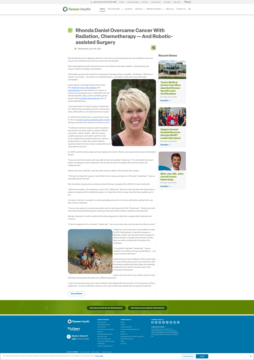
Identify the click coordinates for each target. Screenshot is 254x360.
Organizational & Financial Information (132, 336)
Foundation (167, 2)
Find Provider (101, 327)
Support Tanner (156, 2)
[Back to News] (70, 30)
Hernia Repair (96, 352)
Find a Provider (114, 9)
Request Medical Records (105, 334)
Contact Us (181, 9)
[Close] (251, 356)
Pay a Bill (100, 331)
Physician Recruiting (127, 339)
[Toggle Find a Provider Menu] (121, 9)
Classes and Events (126, 327)
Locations (128, 9)
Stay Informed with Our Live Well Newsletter (106, 308)
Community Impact (133, 2)
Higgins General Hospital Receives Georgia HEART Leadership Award (170, 133)
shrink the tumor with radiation (84, 88)
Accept (202, 356)
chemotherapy (74, 90)
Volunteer (123, 343)
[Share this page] (153, 47)
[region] (127, 356)
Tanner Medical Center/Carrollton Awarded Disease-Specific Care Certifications (170, 88)
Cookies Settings (188, 356)
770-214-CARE (82, 339)
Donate (123, 331)
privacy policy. (99, 356)
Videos (123, 341)
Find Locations (101, 322)
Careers (121, 2)
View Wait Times (102, 336)
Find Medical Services (103, 324)
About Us (170, 9)
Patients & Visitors (154, 9)
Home (102, 9)
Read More (164, 100)
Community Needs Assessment (130, 329)
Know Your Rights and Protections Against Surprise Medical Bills (105, 341)
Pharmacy (145, 2)
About (122, 322)
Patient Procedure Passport (105, 329)
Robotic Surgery (106, 352)
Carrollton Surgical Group (89, 98)
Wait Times (177, 2)
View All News (76, 294)
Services (138, 9)
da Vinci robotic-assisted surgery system (93, 120)
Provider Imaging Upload (105, 346)
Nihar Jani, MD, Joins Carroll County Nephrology (172, 176)
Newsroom (124, 334)
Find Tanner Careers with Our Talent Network (147, 308)
